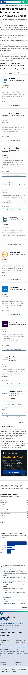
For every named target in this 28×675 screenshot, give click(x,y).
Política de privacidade (22, 653)
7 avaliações (5, 157)
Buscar (19, 2)
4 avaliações (5, 227)
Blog (17, 649)
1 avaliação (4, 331)
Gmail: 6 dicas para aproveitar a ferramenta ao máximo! (14, 585)
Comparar (6, 101)
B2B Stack (1, 613)
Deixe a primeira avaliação (8, 401)
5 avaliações (5, 192)
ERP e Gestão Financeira (6, 653)
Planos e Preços (14, 69)
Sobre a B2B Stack (21, 642)
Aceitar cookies (22, 669)
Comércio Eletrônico (5, 655)
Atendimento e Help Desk (6, 647)
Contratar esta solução (14, 105)
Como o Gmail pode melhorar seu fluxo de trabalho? (13, 589)
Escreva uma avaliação (22, 645)
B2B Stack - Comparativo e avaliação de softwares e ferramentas (4, 2)
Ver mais (24, 607)
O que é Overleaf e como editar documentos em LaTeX (14, 604)
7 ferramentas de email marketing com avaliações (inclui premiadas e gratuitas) (13, 570)
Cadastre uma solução (22, 647)
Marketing (2, 645)
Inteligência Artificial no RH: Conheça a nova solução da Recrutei (14, 581)
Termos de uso (20, 651)
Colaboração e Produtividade (7, 651)
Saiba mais (3, 664)
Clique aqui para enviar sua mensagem (9, 625)
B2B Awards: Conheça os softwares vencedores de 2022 (15, 574)
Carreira (18, 655)
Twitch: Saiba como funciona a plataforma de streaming (14, 600)
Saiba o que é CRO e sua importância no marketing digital (13, 596)
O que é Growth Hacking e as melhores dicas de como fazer (15, 578)
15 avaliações (5, 122)
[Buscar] (13, 2)
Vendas (2, 642)
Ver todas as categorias (6, 658)
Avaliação (3, 69)
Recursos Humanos (5, 649)
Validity (21, 219)
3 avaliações (5, 296)
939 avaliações (5, 88)
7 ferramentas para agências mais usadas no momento (14, 593)
